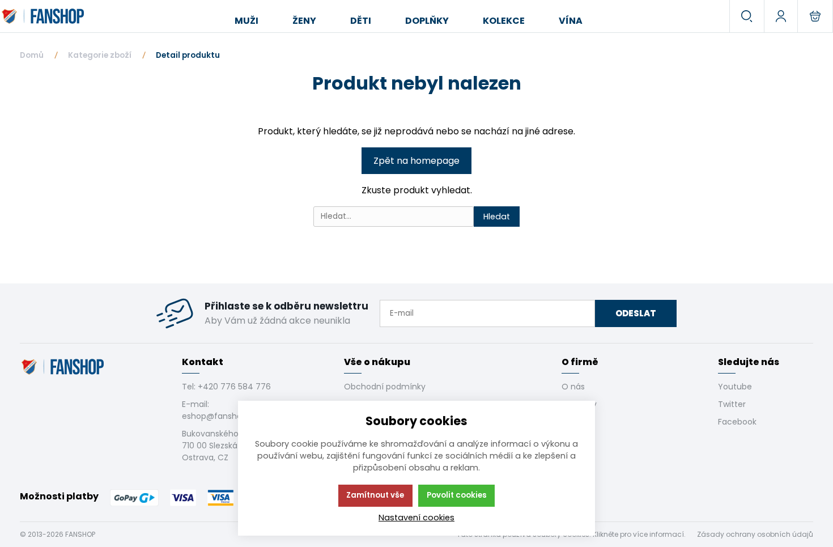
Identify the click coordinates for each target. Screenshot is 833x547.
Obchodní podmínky (385, 386)
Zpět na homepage (416, 160)
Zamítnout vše (375, 495)
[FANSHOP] (44, 16)
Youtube (735, 386)
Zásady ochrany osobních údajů (755, 534)
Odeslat (635, 313)
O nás (573, 386)
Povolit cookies (457, 495)
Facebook (737, 421)
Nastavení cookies (416, 517)
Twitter (732, 404)
